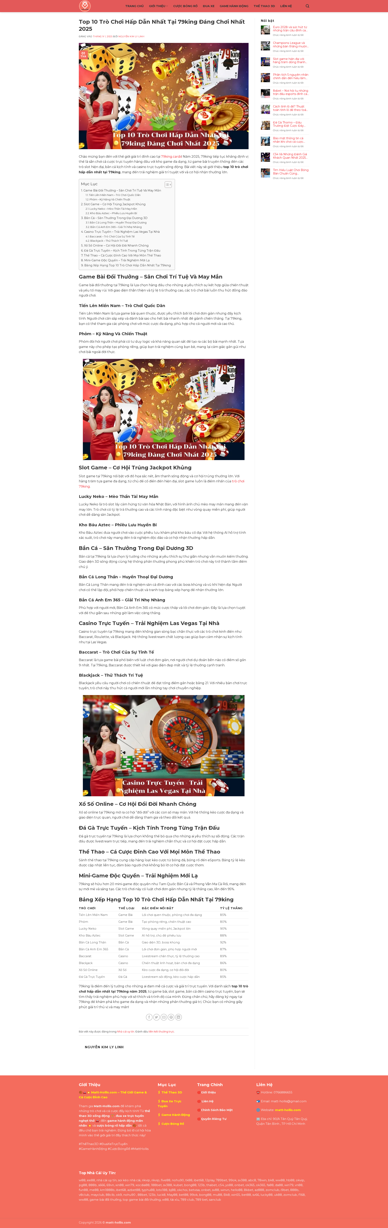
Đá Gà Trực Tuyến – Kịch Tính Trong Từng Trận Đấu (122, 250)
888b (93, 1185)
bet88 (183, 1195)
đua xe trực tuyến (130, 1116)
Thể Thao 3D (264, 6)
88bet (142, 1195)
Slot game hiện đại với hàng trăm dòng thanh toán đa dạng (289, 60)
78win (262, 1180)
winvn (224, 1190)
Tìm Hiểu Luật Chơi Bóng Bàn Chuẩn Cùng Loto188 (291, 171)
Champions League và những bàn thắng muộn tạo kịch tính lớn (290, 44)
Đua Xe (208, 6)
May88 (172, 1195)
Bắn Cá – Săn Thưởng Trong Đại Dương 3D (116, 218)
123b (201, 1185)
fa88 (270, 1185)
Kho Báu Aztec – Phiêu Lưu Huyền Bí (113, 213)
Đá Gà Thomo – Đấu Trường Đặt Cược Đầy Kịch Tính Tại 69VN (288, 124)
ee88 (91, 1180)
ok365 (250, 1185)
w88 (82, 1180)
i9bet (285, 1190)
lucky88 (266, 1195)
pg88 (83, 1185)
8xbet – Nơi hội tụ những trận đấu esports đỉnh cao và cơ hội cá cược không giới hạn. (291, 92)
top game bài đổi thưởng (142, 1199)
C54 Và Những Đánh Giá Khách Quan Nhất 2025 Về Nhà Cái (290, 156)
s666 (101, 1185)
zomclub (272, 1190)
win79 (129, 1185)
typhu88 (148, 1190)
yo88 (229, 1185)
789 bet (201, 1199)
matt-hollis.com (288, 1110)
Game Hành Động (234, 6)
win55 (235, 1195)
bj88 (172, 1190)
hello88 (236, 1190)
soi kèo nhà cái (129, 1180)
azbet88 (133, 1190)
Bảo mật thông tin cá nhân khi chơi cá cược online (288, 140)
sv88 (215, 1190)
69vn (110, 1185)
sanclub (215, 1199)
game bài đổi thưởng (105, 1199)
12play (209, 1180)
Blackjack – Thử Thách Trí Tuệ (109, 240)
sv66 (255, 1195)
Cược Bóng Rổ (185, 6)
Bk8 (227, 1195)
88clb (110, 1195)
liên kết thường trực (161, 1031)
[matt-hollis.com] (99, 6)
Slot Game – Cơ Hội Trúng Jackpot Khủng (115, 204)
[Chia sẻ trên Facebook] (149, 1017)
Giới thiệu (157, 6)
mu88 (217, 1195)
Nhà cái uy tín (125, 1031)
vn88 (299, 1185)
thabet (211, 1185)
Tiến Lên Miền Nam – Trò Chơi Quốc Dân (114, 195)
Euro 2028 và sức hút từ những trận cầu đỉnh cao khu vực (290, 29)
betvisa (194, 1190)
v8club (84, 1195)
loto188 (161, 1190)
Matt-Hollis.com (104, 1092)
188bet (156, 1185)
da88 (279, 1185)
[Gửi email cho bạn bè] (163, 1017)
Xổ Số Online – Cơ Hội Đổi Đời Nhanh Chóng (116, 245)
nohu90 (178, 1180)
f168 (301, 1195)
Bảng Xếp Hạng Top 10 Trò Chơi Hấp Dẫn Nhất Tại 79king (127, 265)
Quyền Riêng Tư (213, 1119)
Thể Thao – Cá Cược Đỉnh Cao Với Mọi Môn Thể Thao (122, 255)
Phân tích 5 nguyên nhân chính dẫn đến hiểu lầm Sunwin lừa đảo (290, 76)
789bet (221, 1180)
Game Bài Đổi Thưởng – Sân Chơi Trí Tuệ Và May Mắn (122, 190)
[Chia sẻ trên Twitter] (156, 1017)
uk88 (278, 1195)
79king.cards (171, 156)
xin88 (119, 1185)
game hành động (121, 1121)
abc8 (252, 1180)
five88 (165, 1180)
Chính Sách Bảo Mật (217, 1110)
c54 (221, 1185)
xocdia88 (143, 1185)
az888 (259, 1190)
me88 (94, 1190)
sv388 (242, 1180)
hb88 (290, 1180)
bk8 (271, 1180)
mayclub (97, 1195)
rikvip (146, 1180)
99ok (232, 1180)
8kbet (248, 1190)
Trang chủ (134, 6)
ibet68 (199, 1180)
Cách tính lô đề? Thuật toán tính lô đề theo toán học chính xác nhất (290, 108)
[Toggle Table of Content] (166, 184)
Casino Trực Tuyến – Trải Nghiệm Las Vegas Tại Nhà (122, 232)
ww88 (280, 1180)
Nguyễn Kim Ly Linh (131, 36)
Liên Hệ (286, 6)
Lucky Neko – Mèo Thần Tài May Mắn (113, 208)
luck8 (161, 1195)
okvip (300, 1180)
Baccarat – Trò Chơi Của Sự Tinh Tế (112, 236)
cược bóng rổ (107, 1125)
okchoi (182, 1190)
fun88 (83, 1190)
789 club (187, 1199)
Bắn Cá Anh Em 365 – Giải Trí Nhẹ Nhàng (116, 227)
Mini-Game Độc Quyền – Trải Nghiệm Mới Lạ (117, 260)
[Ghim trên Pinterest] (171, 1017)
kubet (178, 1185)
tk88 (188, 1180)
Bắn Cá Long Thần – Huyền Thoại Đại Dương (118, 222)
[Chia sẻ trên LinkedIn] (178, 1017)
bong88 (190, 1185)
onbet (239, 1185)
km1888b (107, 1190)
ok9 (119, 1195)
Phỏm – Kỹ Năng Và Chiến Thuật (110, 199)
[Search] (307, 6)
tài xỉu (174, 1199)
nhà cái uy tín (106, 1180)
